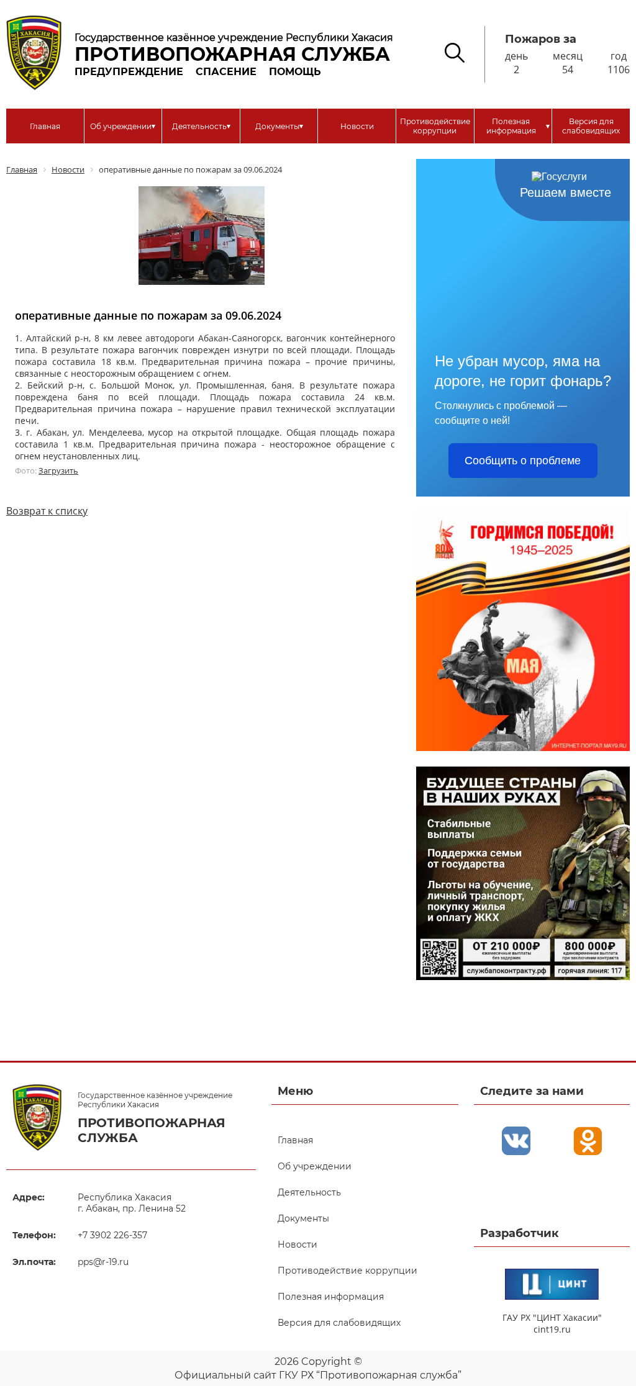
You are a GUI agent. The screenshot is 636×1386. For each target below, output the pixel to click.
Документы (279, 126)
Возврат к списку (47, 511)
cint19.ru (552, 1329)
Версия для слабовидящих (591, 126)
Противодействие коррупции (435, 126)
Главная (45, 126)
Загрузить (58, 470)
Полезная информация (518, 126)
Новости (357, 126)
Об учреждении (122, 126)
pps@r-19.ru (103, 1261)
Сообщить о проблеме (523, 460)
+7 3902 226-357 (112, 1235)
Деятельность (201, 126)
